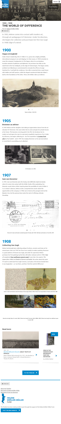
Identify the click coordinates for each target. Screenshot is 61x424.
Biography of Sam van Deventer (9, 392)
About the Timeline (6, 388)
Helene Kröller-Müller (13, 28)
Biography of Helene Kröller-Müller (10, 390)
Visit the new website (10, 410)
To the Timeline (53, 7)
